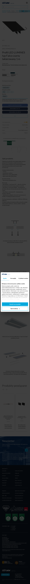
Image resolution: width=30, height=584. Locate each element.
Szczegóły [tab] (13, 278)
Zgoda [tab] (5, 278)
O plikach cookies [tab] (23, 278)
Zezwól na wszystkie (15, 304)
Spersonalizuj (14, 308)
